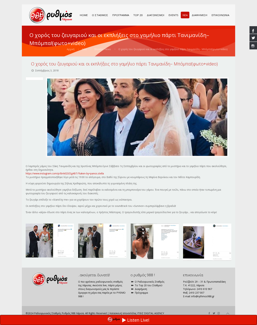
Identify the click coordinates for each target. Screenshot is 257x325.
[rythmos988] (50, 15)
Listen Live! (138, 320)
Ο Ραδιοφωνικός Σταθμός (149, 281)
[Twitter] (214, 313)
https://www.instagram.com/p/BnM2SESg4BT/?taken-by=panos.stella (65, 173)
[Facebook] (209, 313)
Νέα (84, 49)
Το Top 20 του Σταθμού (148, 285)
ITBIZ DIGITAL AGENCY (150, 313)
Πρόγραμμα (141, 292)
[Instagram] (218, 313)
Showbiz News (102, 49)
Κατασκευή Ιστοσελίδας (122, 313)
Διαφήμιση (140, 289)
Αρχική (70, 49)
